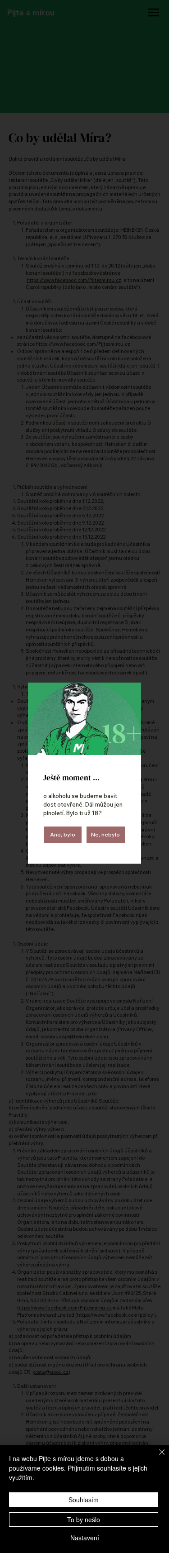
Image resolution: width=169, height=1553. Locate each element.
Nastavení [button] (84, 1537)
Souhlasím (84, 1499)
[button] (63, 835)
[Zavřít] (156, 1457)
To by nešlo (83, 1519)
